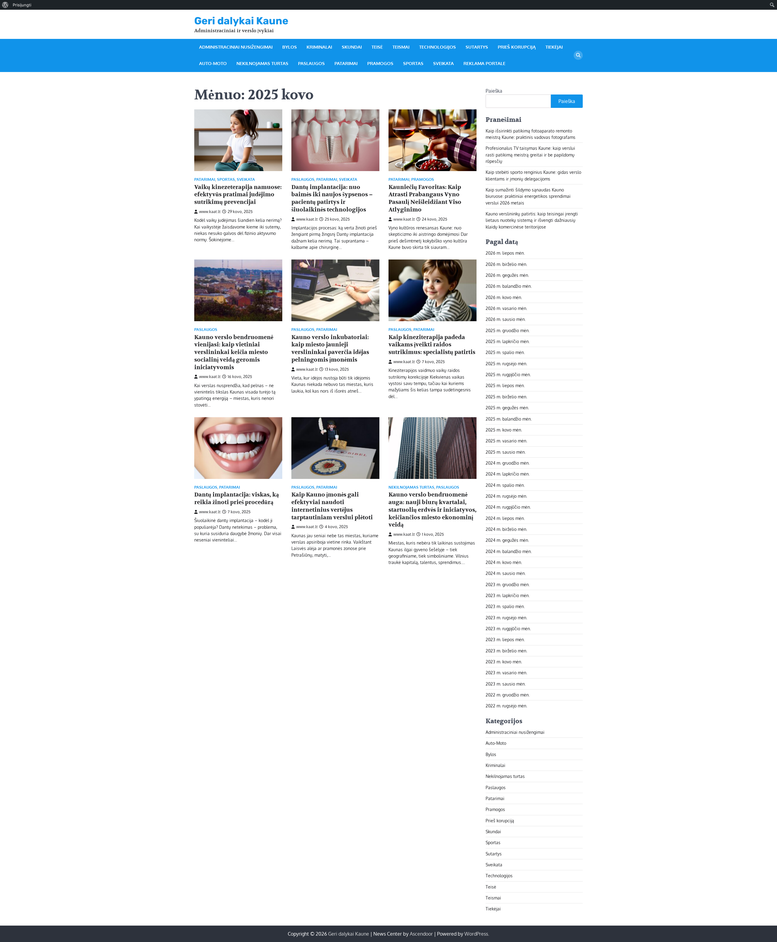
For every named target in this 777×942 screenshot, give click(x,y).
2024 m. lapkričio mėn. (508, 473)
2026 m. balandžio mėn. (509, 286)
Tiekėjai (554, 47)
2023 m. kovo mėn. (504, 661)
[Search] (578, 55)
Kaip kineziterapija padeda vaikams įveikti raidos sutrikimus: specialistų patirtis (431, 345)
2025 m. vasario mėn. (506, 440)
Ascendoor (421, 934)
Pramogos (380, 63)
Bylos (289, 47)
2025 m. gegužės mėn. (507, 407)
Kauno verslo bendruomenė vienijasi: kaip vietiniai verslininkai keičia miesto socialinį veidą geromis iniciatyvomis (233, 352)
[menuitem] (5, 5)
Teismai (400, 47)
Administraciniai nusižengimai (236, 47)
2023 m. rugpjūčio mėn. (508, 628)
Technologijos (437, 47)
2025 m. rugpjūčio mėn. (508, 374)
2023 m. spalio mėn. (505, 606)
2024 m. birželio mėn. (506, 529)
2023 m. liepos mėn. (505, 639)
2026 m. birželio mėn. (506, 264)
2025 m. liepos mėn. (505, 385)
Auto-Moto (213, 63)
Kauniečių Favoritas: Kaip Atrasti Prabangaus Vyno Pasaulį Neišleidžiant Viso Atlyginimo (424, 198)
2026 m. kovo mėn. (504, 297)
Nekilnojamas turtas (262, 63)
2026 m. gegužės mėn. (507, 275)
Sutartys (477, 47)
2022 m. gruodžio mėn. (508, 694)
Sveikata (443, 63)
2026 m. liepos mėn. (505, 253)
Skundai (352, 47)
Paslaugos (311, 63)
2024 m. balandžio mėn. (509, 551)
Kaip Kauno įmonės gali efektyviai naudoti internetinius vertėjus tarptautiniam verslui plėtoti (332, 506)
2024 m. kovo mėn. (504, 562)
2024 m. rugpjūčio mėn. (508, 507)
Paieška (494, 91)
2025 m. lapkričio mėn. (508, 341)
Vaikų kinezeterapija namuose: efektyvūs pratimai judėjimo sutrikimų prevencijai (238, 195)
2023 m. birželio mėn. (506, 650)
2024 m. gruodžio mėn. (508, 463)
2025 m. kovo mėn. (504, 429)
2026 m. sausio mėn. (506, 319)
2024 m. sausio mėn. (506, 573)
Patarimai (346, 63)
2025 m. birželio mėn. (506, 396)
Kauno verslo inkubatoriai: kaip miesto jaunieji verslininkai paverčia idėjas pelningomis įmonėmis (330, 348)
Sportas (413, 63)
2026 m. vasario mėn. (506, 308)
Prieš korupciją (517, 47)
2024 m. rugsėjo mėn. (506, 496)
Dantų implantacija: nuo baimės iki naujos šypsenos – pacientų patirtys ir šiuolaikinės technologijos (332, 198)
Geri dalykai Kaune (241, 21)
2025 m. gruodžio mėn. (508, 330)
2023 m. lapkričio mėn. (508, 595)
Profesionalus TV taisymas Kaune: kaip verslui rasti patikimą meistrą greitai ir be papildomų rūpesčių (530, 154)
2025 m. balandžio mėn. (509, 418)
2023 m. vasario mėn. (506, 672)
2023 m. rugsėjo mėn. (506, 617)
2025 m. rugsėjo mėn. (506, 363)
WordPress (476, 934)
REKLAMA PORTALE (484, 63)
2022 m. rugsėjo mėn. (506, 705)
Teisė (377, 47)
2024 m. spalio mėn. (505, 485)
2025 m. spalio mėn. (505, 352)
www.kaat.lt (210, 211)
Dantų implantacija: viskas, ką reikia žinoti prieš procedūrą (236, 498)
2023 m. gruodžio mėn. (508, 584)
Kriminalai (319, 47)
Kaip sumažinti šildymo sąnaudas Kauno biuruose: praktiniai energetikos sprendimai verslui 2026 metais (528, 196)
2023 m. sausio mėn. (506, 683)
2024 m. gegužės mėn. (507, 540)
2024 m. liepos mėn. (505, 518)
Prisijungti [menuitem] (22, 4)
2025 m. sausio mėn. (506, 452)
